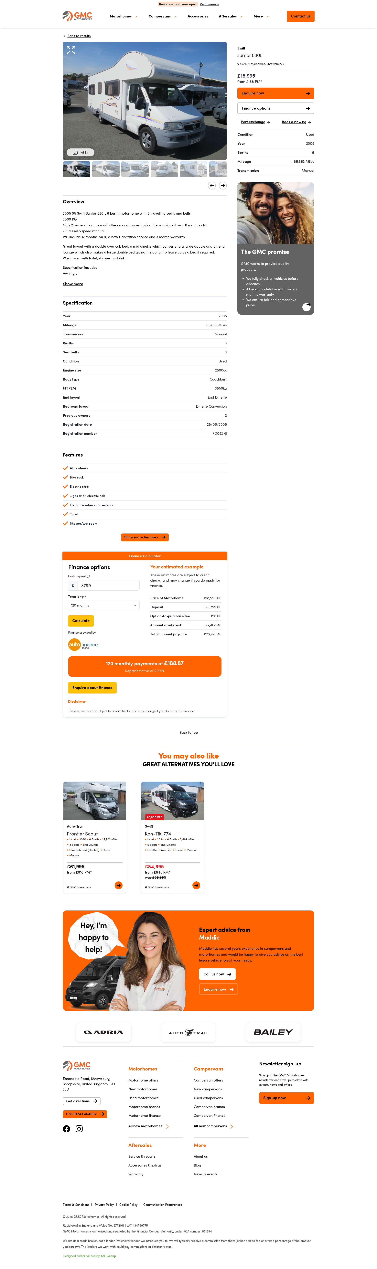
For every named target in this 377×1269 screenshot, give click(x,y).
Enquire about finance (92, 687)
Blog (197, 1165)
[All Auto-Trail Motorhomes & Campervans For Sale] (188, 1032)
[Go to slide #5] (193, 169)
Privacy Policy (104, 1204)
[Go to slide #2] (106, 169)
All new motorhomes (145, 1126)
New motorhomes (142, 1089)
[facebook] (66, 1128)
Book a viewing (294, 121)
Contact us (300, 15)
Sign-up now (274, 1097)
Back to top (188, 732)
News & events (205, 1174)
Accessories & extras (144, 1165)
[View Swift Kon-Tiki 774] (196, 885)
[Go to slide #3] (135, 169)
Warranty (135, 1174)
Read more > (209, 4)
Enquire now (253, 92)
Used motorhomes (143, 1097)
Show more (73, 283)
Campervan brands (209, 1106)
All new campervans (210, 1126)
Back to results (79, 35)
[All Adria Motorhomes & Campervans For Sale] (103, 1032)
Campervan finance (209, 1115)
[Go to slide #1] (76, 169)
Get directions (78, 1101)
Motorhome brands (144, 1106)
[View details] (306, 307)
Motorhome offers (143, 1080)
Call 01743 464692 (81, 1114)
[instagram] (79, 1128)
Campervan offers (208, 1080)
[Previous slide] (212, 185)
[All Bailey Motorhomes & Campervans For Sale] (273, 1032)
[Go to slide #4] (164, 169)
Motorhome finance (144, 1115)
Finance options (256, 108)
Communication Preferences (162, 1204)
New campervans (208, 1089)
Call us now (213, 973)
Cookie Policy (128, 1204)
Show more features (141, 536)
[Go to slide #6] (223, 169)
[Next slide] (223, 185)
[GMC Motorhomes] (77, 16)
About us (201, 1156)
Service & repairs (142, 1156)
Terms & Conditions (76, 1204)
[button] (124, 16)
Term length (77, 596)
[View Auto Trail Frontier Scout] (119, 885)
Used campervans (208, 1097)
